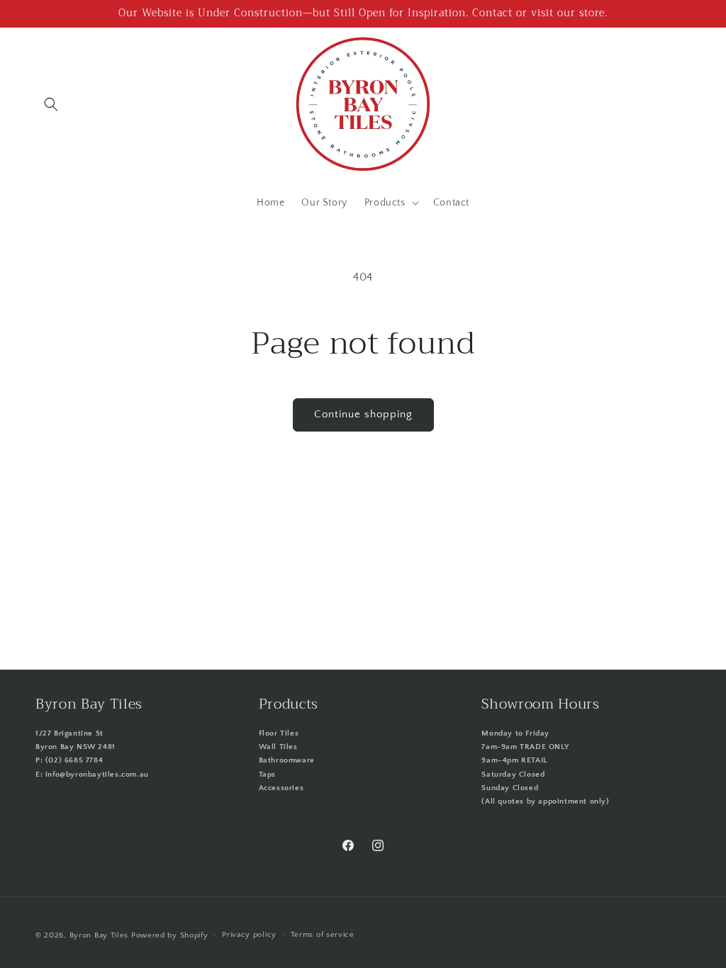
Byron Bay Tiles (99, 935)
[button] (51, 104)
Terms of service (322, 934)
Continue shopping (363, 414)
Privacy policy (249, 934)
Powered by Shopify (169, 935)
